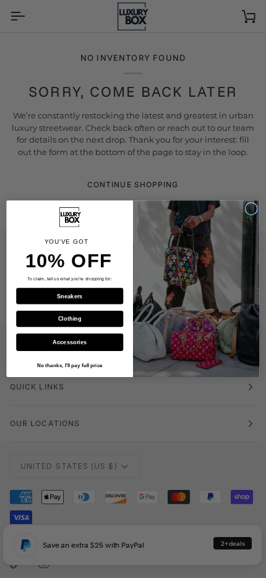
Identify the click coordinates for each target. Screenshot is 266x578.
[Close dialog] (251, 209)
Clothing (70, 319)
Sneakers (70, 296)
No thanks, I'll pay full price (70, 365)
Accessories (70, 342)
